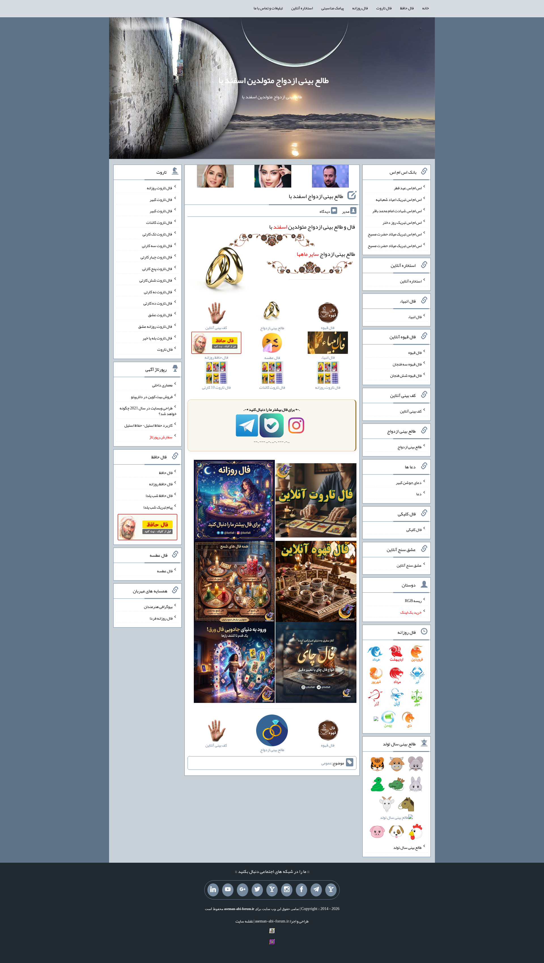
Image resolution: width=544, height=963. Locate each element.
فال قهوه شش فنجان (406, 375)
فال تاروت (384, 8)
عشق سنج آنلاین (409, 565)
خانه (425, 8)
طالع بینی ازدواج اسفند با (316, 196)
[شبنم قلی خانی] (215, 177)
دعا (419, 494)
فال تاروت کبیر (161, 199)
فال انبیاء (415, 317)
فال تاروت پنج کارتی (157, 269)
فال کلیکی (414, 529)
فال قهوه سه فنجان (407, 364)
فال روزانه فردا (161, 618)
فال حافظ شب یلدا (159, 495)
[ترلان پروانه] (272, 177)
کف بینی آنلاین (411, 411)
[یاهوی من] (331, 889)
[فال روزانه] (234, 501)
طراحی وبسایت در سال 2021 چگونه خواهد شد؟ (148, 411)
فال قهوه (415, 352)
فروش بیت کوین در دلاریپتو (152, 396)
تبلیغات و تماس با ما (268, 8)
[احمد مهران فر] (330, 177)
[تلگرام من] (316, 889)
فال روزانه (360, 8)
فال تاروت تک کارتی (158, 234)
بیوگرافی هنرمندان (158, 607)
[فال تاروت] (315, 501)
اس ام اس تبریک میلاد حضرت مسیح (395, 234)
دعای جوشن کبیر (409, 482)
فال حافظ (407, 8)
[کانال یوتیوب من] (227, 889)
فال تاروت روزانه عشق (155, 326)
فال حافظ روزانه (161, 484)
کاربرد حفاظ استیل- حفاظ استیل (148, 425)
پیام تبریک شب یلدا (158, 507)
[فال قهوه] (315, 582)
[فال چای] (315, 663)
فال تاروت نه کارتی (158, 292)
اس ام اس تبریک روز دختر (402, 222)
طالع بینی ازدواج (326, 254)
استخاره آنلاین (302, 8)
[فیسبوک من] (301, 889)
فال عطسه (165, 571)
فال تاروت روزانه (160, 188)
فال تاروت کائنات (159, 222)
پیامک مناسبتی (332, 8)
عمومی (326, 763)
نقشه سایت (244, 921)
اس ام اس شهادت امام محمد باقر (397, 211)
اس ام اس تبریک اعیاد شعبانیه (399, 199)
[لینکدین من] (213, 889)
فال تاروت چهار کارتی (157, 257)
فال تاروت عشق (160, 315)
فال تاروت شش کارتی (156, 280)
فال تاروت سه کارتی (157, 245)
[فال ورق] (234, 663)
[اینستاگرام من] (286, 889)
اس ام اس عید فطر (408, 188)
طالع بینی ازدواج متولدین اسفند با (273, 80)
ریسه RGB (413, 601)
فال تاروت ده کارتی (158, 303)
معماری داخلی (162, 385)
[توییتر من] (257, 889)
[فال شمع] (234, 582)
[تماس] (272, 889)
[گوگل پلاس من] (242, 889)
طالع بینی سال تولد (407, 847)
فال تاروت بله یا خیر (158, 338)
